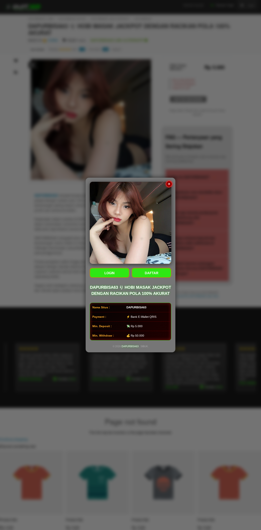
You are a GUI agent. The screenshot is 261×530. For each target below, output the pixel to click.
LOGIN (109, 273)
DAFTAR (151, 273)
